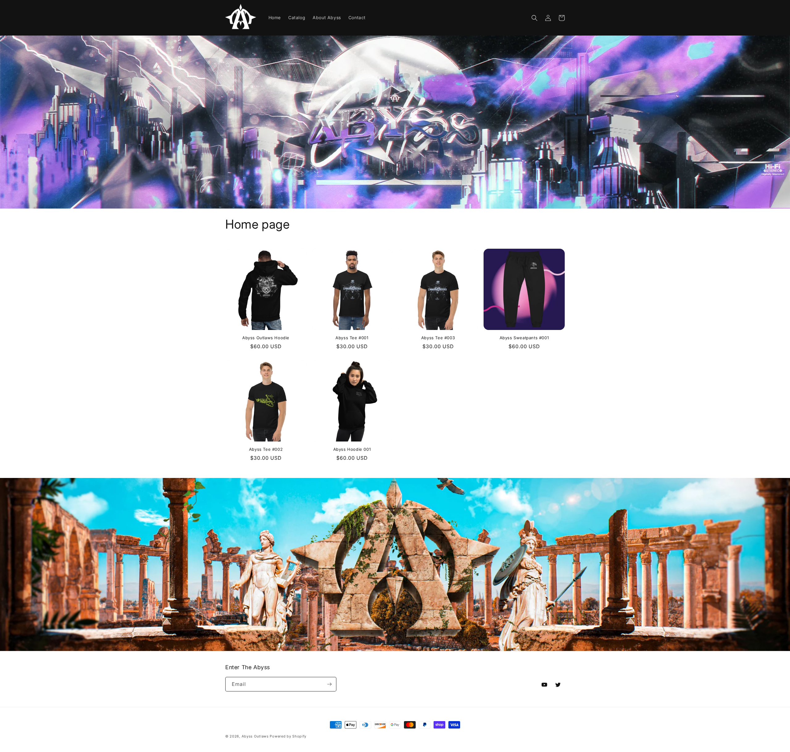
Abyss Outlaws (255, 736)
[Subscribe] (329, 684)
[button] (534, 18)
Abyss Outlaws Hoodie (265, 337)
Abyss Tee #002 (266, 449)
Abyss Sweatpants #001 (524, 337)
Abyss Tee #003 (438, 337)
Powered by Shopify (288, 736)
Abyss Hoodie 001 (352, 449)
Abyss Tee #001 (351, 337)
